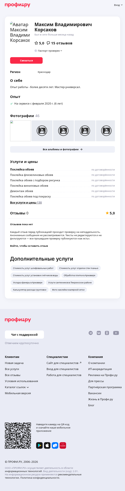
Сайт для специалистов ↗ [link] (64, 363)
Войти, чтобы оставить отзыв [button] (29, 245)
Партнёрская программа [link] (105, 387)
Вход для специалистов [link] (62, 369)
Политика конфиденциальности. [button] (40, 477)
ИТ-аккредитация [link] (100, 369)
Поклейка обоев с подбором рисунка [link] (35, 180)
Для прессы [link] (96, 381)
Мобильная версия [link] (18, 393)
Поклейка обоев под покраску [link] (30, 196)
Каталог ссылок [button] (15, 387)
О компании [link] (96, 363)
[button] (48, 50)
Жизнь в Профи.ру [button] (100, 399)
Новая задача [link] (14, 363)
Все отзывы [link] (12, 375)
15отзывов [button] (61, 43)
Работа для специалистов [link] (64, 375)
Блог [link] (91, 405)
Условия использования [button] (21, 381)
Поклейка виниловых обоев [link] (29, 185)
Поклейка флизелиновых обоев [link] (31, 175)
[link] (26, 60)
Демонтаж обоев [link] (21, 191)
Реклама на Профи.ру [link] (103, 375)
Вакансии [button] (94, 393)
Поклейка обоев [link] (22, 169)
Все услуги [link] (12, 369)
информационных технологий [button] (23, 471)
